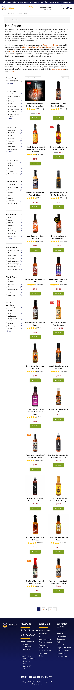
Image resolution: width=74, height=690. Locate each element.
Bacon (15, 220)
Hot (15, 168)
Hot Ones (12, 52)
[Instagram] (29, 630)
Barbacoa (15, 225)
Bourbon (15, 323)
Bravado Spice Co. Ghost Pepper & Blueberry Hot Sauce (35, 412)
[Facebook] (21, 630)
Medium (15, 166)
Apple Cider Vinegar (15, 250)
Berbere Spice (15, 316)
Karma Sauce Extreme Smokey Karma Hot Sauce (35, 105)
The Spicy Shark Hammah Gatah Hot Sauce (35, 582)
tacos (58, 69)
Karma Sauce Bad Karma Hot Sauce (35, 280)
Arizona (15, 135)
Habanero (56, 45)
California (15, 138)
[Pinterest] (33, 630)
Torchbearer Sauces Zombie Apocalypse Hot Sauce (58, 582)
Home (8, 20)
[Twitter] (25, 630)
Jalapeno (15, 201)
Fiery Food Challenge (15, 280)
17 (50, 609)
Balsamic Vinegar (15, 253)
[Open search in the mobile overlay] (37, 13)
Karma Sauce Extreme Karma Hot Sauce (58, 237)
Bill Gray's (15, 101)
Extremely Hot (15, 174)
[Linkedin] (37, 630)
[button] (63, 8)
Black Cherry (15, 231)
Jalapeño (46, 45)
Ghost (15, 195)
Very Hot (15, 171)
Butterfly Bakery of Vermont (15, 115)
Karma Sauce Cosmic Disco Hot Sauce (58, 280)
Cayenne (15, 190)
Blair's (15, 103)
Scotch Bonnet (15, 203)
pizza (54, 69)
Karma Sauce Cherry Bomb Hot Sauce (35, 367)
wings (63, 69)
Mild (15, 163)
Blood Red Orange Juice (15, 319)
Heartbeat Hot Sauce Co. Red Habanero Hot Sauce (58, 456)
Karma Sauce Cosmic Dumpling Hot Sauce (58, 105)
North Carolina (15, 149)
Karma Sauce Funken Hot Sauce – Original (58, 148)
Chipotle (15, 192)
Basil (15, 313)
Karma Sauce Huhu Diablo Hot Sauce (35, 539)
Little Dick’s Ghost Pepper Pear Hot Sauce (58, 324)
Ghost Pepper (26, 47)
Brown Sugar (15, 326)
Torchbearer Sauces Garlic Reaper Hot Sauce (35, 194)
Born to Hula (15, 106)
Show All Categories (12, 80)
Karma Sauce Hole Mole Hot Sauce (35, 324)
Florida (15, 143)
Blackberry (15, 233)
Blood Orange (15, 236)
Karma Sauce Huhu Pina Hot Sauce (58, 539)
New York (15, 133)
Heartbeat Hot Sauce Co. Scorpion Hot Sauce (35, 500)
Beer (15, 228)
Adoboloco (15, 94)
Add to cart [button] (35, 118)
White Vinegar (15, 266)
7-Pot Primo (15, 184)
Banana (15, 223)
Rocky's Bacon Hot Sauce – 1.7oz (58, 411)
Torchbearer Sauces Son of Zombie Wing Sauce (35, 456)
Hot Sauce (10, 83)
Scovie (15, 287)
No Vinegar (15, 258)
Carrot (15, 328)
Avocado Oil (15, 308)
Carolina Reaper (37, 47)
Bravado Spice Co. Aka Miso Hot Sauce (58, 367)
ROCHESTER (15, 130)
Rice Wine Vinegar (15, 264)
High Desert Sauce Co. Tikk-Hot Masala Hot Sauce (58, 194)
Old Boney (15, 284)
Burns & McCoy (15, 112)
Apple (15, 217)
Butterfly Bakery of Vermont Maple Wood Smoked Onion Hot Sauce (35, 149)
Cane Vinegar (15, 255)
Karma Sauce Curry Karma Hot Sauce (35, 237)
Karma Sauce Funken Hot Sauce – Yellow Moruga (58, 500)
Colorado (15, 141)
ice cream (11, 71)
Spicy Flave (15, 295)
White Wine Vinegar (15, 269)
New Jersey (15, 146)
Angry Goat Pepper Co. (15, 97)
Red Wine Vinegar (15, 261)
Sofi (15, 292)
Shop (13, 20)
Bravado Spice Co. (15, 109)
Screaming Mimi (15, 289)
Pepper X (49, 47)
